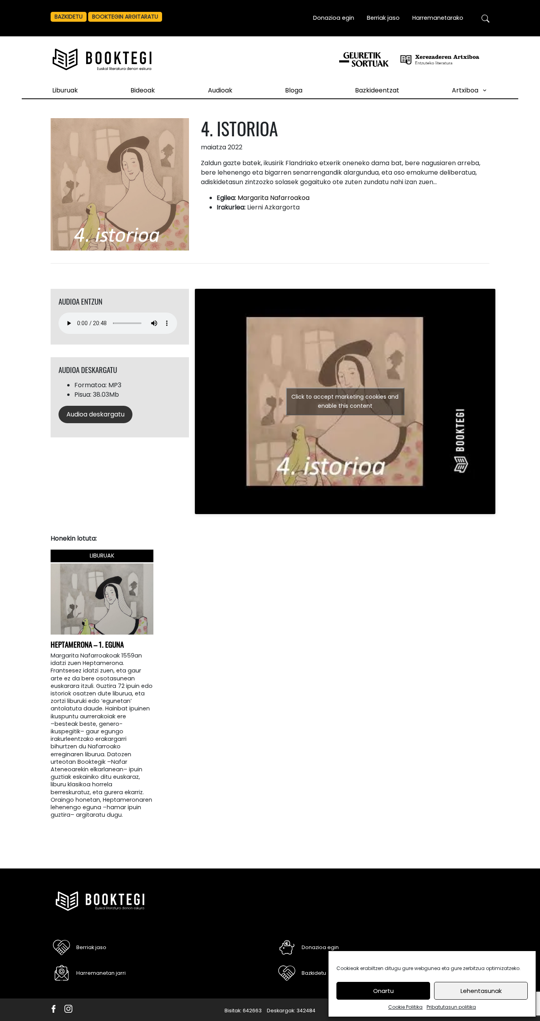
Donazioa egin (333, 18)
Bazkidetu (69, 17)
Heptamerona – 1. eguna (87, 644)
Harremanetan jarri (101, 973)
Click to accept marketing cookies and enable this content (344, 401)
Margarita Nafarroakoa (274, 197)
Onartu (383, 991)
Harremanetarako (437, 18)
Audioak (220, 90)
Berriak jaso (383, 18)
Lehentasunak (481, 991)
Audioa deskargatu (95, 414)
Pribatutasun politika (451, 1007)
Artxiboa (465, 90)
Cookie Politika (405, 1007)
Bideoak (142, 90)
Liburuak (65, 90)
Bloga (293, 90)
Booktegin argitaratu (125, 17)
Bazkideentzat (377, 90)
